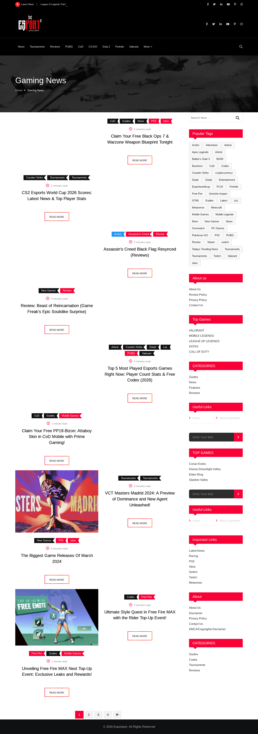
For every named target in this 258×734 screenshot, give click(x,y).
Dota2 (208, 179)
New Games (212, 221)
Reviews (55, 46)
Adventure (212, 145)
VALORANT (196, 330)
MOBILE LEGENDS (201, 335)
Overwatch (198, 228)
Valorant (133, 46)
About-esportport (229, 418)
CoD (80, 46)
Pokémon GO (200, 235)
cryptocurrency (224, 172)
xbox (195, 262)
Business (197, 165)
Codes (225, 165)
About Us (195, 289)
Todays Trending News (205, 249)
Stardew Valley (198, 479)
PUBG (69, 46)
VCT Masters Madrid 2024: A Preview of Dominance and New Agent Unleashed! (140, 499)
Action (195, 145)
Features (194, 387)
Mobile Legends (225, 214)
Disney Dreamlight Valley (205, 469)
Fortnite (119, 46)
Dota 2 (106, 46)
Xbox (192, 566)
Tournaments (37, 46)
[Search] (241, 47)
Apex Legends (200, 152)
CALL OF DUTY (199, 351)
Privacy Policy (198, 299)
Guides (209, 200)
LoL (236, 200)
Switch (193, 571)
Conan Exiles (197, 463)
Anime (228, 145)
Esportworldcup (201, 186)
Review (196, 242)
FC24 (220, 186)
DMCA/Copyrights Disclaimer (207, 629)
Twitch (217, 255)
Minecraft (216, 207)
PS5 (217, 235)
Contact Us (196, 305)
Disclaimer (195, 613)
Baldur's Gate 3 (201, 158)
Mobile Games (200, 214)
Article (218, 152)
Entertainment (227, 179)
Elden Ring (196, 474)
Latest (223, 200)
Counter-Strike (200, 172)
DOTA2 (193, 346)
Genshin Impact (218, 193)
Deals (195, 179)
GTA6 (195, 200)
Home (18, 90)
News (21, 46)
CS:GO (93, 46)
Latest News (196, 550)
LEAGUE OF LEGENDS (204, 341)
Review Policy (198, 294)
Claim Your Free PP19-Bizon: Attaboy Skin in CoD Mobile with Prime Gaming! (57, 436)
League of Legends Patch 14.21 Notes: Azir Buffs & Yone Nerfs (73, 4)
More (147, 46)
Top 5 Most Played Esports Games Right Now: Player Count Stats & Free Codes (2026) (140, 374)
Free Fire (197, 193)
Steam (211, 242)
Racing (193, 555)
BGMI (219, 158)
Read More (139, 160)
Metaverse (198, 207)
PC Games (217, 228)
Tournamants (232, 249)
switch (225, 242)
